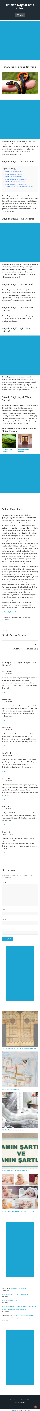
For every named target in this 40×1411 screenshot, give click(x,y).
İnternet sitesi (7, 929)
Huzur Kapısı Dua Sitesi (20, 7)
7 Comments (26, 617)
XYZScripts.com (27, 1410)
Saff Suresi (14, 1300)
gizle (16, 169)
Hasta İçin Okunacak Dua (18, 1288)
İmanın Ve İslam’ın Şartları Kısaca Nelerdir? (15, 1171)
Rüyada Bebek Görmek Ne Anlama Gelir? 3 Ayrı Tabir (18, 1211)
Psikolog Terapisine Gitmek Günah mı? (14, 1130)
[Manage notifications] (35, 1407)
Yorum (4, 882)
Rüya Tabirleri (5, 619)
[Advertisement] (20, 40)
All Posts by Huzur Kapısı (10, 612)
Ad (3, 910)
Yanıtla (4, 692)
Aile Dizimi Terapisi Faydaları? (11, 1089)
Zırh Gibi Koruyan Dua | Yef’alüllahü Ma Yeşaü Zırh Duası (19, 1048)
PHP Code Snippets (14, 1410)
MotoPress (22, 1402)
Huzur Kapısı (7, 617)
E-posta (5, 919)
